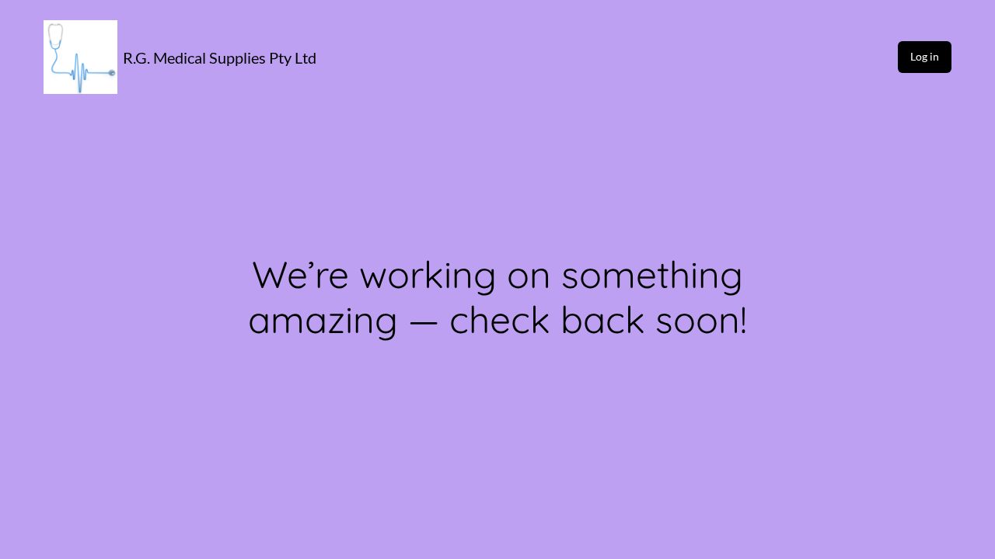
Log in (924, 56)
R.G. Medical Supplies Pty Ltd (219, 57)
